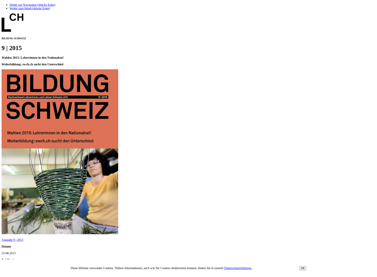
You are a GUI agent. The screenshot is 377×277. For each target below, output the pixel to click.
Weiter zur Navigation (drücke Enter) (32, 4)
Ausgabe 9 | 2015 (12, 239)
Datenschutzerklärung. (238, 268)
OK (303, 268)
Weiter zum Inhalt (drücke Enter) (29, 8)
